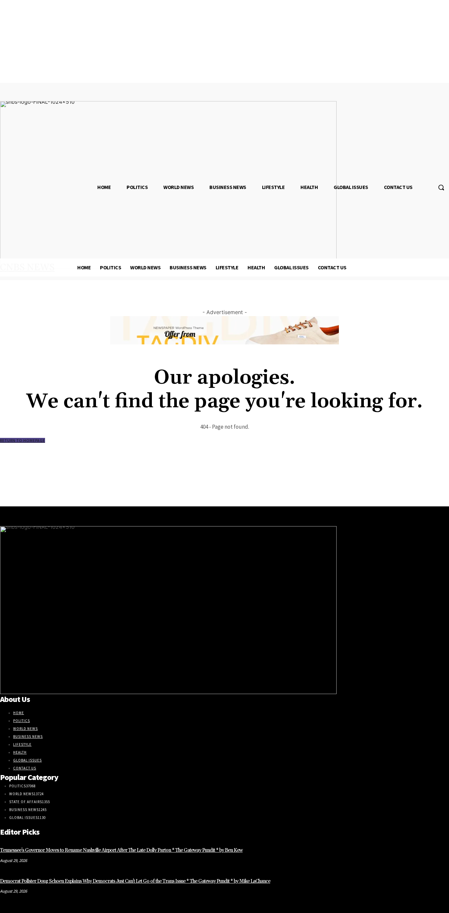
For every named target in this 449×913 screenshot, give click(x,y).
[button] (441, 187)
